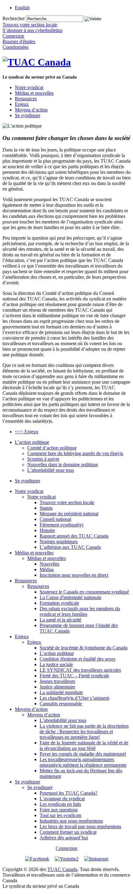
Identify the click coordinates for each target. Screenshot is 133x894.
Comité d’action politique (52, 447)
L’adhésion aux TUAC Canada (70, 547)
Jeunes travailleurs (57, 681)
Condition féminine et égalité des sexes (77, 658)
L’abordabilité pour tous (50, 470)
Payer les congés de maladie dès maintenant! (83, 753)
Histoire (47, 530)
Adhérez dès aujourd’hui (64, 837)
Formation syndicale (59, 603)
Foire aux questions (59, 809)
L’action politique (32, 442)
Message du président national (69, 513)
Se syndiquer (27, 115)
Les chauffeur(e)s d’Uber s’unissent (74, 698)
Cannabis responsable (61, 703)
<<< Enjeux (26, 431)
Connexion (66, 848)
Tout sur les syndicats (60, 815)
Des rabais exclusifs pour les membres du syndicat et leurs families (80, 611)
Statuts (46, 508)
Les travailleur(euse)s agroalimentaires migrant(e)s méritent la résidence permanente (83, 762)
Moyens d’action (31, 109)
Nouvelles (49, 564)
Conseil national (55, 519)
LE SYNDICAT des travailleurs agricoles (80, 670)
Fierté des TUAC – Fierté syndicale (74, 675)
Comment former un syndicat (68, 832)
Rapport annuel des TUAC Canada (74, 536)
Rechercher (13, 18)
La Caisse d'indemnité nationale (70, 597)
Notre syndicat (29, 87)
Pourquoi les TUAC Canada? (68, 793)
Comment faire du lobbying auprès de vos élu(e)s (75, 453)
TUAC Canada (62, 869)
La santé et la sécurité (60, 619)
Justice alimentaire (57, 686)
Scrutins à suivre (43, 459)
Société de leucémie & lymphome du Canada (83, 647)
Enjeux (22, 104)
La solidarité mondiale (61, 692)
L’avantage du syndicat (62, 798)
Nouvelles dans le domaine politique (62, 464)
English (22, 7)
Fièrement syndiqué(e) (61, 524)
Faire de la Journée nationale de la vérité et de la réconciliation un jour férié (84, 745)
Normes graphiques (59, 541)
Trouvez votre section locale (67, 502)
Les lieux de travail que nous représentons (80, 826)
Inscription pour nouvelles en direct (74, 575)
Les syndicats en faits (60, 804)
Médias (47, 569)
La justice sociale (56, 664)
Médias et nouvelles (34, 93)
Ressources (26, 98)
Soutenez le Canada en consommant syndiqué (84, 591)
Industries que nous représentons (71, 821)
